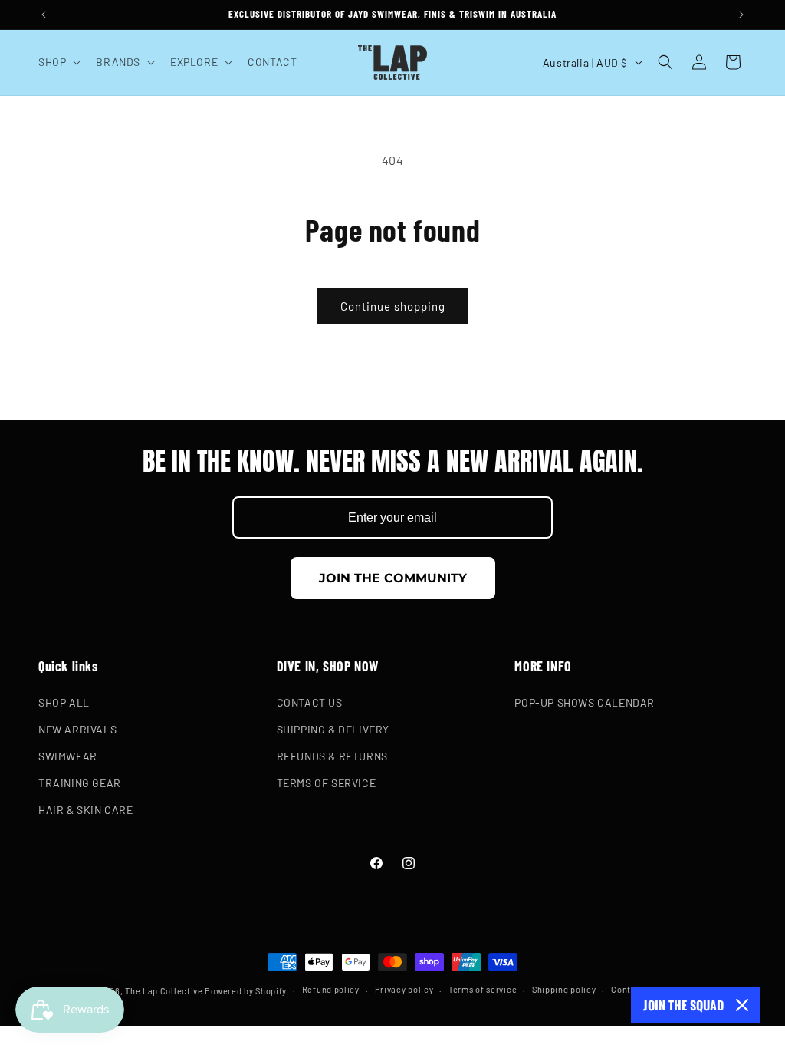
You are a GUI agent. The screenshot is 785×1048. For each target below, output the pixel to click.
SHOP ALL (64, 702)
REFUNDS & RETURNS (332, 756)
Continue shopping (392, 306)
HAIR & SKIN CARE (85, 809)
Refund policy (331, 989)
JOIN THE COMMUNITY (393, 578)
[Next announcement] (741, 14)
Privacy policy (404, 989)
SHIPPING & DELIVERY (333, 729)
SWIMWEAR (67, 756)
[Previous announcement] (44, 14)
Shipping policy (564, 989)
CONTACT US (310, 702)
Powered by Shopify (246, 991)
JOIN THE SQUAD (683, 1005)
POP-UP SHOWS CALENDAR (584, 702)
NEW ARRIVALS (77, 729)
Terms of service (482, 989)
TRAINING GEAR (79, 782)
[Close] (742, 1005)
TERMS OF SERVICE (326, 782)
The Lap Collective (164, 991)
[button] (58, 62)
